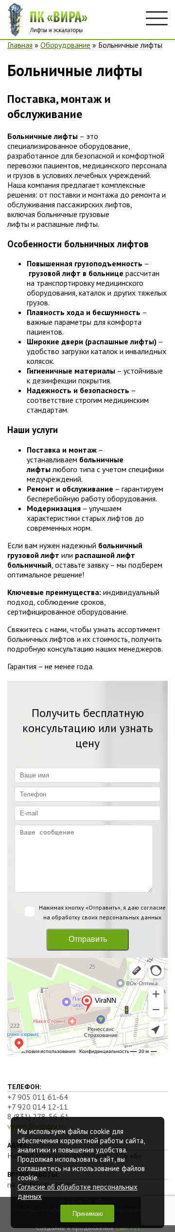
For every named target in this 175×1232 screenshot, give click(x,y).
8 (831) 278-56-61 (38, 1116)
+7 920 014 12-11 (37, 1107)
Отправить (88, 939)
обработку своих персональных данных (106, 917)
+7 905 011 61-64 (37, 1097)
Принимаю (87, 1213)
